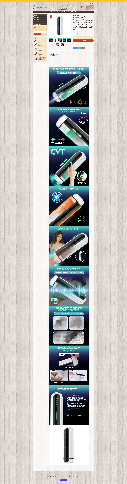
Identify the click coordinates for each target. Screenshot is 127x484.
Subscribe (37, 34)
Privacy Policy (50, 476)
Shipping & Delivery (56, 476)
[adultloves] (40, 7)
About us (70, 476)
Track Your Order (76, 476)
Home (51, 11)
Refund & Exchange (64, 476)
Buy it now (83, 40)
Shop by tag (74, 11)
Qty (73, 32)
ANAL (68, 11)
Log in (87, 3)
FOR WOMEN (63, 12)
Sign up (91, 3)
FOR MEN (56, 12)
